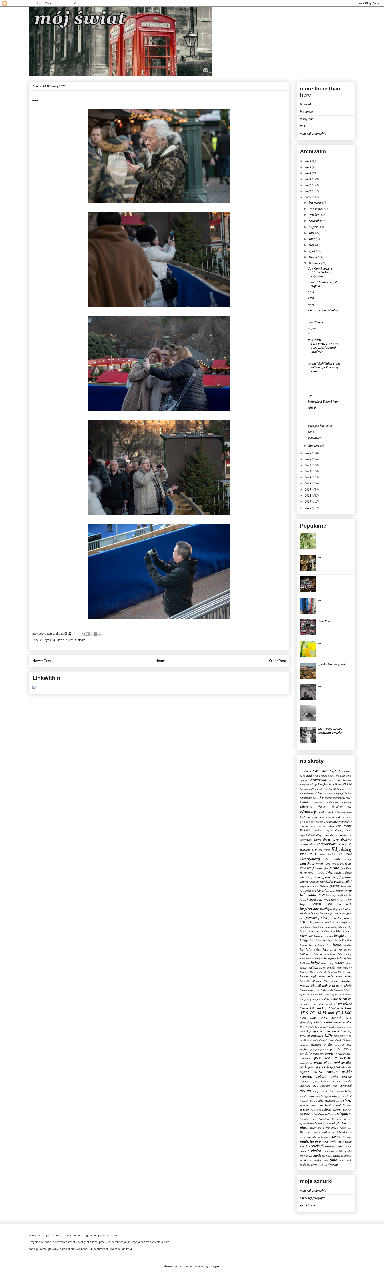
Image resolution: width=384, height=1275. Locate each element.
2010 (308, 508)
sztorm (337, 1109)
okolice (347, 1022)
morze (304, 985)
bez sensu (305, 789)
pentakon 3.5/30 (321, 1035)
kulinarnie (321, 940)
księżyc (304, 940)
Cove (302, 821)
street (69, 640)
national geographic (313, 133)
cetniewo (332, 802)
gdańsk (304, 877)
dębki (330, 830)
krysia (348, 936)
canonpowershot (342, 798)
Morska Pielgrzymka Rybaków (332, 981)
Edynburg (49, 640)
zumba (321, 1165)
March (313, 257)
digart (303, 835)
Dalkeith (305, 830)
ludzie (60, 640)
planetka (316, 1045)
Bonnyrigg (338, 793)
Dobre (317, 839)
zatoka (304, 1160)
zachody (315, 1155)
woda (325, 1141)
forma (334, 867)
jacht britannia (322, 913)
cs (351, 821)
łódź (344, 958)
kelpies (308, 927)
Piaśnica (347, 1040)
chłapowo (306, 806)
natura (348, 994)
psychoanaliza (343, 1062)
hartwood (310, 891)
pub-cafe (313, 1067)
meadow (347, 967)
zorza (314, 1165)
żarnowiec (346, 1155)
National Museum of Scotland (328, 994)
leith (333, 949)
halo (302, 891)
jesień (322, 917)
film (326, 868)
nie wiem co (342, 998)
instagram (306, 111)
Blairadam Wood (342, 789)
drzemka (313, 328)
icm (339, 904)
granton (314, 886)
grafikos (304, 886)
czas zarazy (344, 826)
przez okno (323, 1062)
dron (336, 839)
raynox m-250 (339, 1071)
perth (315, 1040)
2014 (308, 483)
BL (312, 789)
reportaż (306, 1076)
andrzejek (341, 775)
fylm (329, 872)
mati (339, 967)
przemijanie (306, 1063)
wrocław (305, 1146)
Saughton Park (329, 1085)
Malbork (313, 967)
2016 (308, 471)
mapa (322, 967)
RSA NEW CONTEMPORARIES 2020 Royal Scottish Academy (323, 346)
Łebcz (317, 949)
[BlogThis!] (87, 634)
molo (348, 976)
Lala (329, 945)
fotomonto (306, 872)
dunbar (304, 844)
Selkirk (324, 1091)
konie (303, 936)
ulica (304, 1127)
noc (313, 1017)
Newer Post (41, 661)
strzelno (304, 1105)
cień (330, 812)
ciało (322, 812)
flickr (303, 126)
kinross (322, 927)
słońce (332, 1091)
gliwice (304, 881)
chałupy (347, 802)
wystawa (330, 1146)
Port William (344, 1049)
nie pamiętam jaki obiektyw (316, 999)
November (315, 208)
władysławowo (310, 1141)
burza (316, 798)
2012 (308, 495)
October (314, 214)
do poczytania (338, 835)
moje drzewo (335, 976)
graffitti (347, 881)
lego (325, 949)
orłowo (348, 1027)
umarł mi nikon (320, 1128)
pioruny (304, 1045)
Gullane (324, 886)
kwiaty (304, 945)
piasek (338, 1040)
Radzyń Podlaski (335, 1067)
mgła (314, 976)
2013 (308, 489)
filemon (318, 868)
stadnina (330, 1101)
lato (309, 949)
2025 (308, 167)
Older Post (277, 661)
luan (349, 958)
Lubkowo (305, 963)
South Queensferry (328, 1096)
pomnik (325, 1049)
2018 (308, 459)
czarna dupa (308, 826)
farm (328, 863)
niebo (338, 1003)
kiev (315, 927)
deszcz (339, 830)
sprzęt (345, 1096)
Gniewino (314, 881)
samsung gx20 (309, 1085)
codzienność (327, 817)
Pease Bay (346, 1031)
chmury (322, 807)
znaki (303, 1165)
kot (311, 936)
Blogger (214, 1266)
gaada (337, 873)
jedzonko (311, 918)
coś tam (347, 817)
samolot (347, 1081)
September (316, 220)
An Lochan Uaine (324, 775)
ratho (349, 1067)
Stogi (339, 1101)
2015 (308, 477)
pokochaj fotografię (312, 1198)
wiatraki (311, 1137)
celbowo (318, 802)
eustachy (305, 863)
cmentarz (312, 817)
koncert (347, 931)
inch (349, 904)
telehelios (305, 1119)
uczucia (327, 1123)
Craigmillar (331, 821)
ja (312, 913)
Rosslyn (334, 1077)
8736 (311, 292)
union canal (338, 1128)
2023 (308, 179)
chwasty (308, 811)
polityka (315, 1049)
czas (310, 395)
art (338, 780)
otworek (304, 1031)
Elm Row (324, 621)
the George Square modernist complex (330, 731)
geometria (328, 877)
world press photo (341, 1141)
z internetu (329, 1151)
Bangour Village (308, 784)
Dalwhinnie (318, 830)
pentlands (305, 1040)
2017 (308, 465)
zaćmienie (327, 1155)
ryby (315, 1081)
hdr (319, 891)
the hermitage (321, 1119)
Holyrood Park (327, 900)
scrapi (316, 1091)
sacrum (336, 1081)
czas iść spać (316, 322)
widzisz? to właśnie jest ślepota (322, 284)
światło (304, 1109)
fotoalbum (346, 868)
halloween (346, 886)
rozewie (347, 1076)
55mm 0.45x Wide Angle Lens (324, 771)
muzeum (334, 985)
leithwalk (305, 954)
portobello (306, 1053)
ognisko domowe (332, 1022)
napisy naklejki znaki (320, 990)
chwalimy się (342, 807)
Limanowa (305, 958)
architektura (318, 780)
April (312, 251)
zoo (309, 1165)
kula (312, 940)
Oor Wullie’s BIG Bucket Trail (317, 1027)
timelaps (336, 1119)
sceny (305, 1090)
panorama (332, 1031)
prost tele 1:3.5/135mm (333, 1058)
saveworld (346, 1085)
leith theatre (345, 949)
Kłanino (342, 927)
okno (311, 432)
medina (338, 972)
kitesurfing (331, 927)
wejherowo (328, 1132)
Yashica (340, 1146)
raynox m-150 (311, 1072)
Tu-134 (348, 1119)
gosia (337, 881)
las (302, 949)
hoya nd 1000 (344, 900)
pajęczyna (318, 1031)
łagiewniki (320, 945)
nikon (303, 1018)
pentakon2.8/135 (343, 1035)
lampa (337, 945)
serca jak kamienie (320, 426)
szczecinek (316, 1109)
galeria (347, 873)
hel (324, 890)
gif (338, 877)
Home (160, 661)
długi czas (322, 835)
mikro (322, 976)
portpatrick (318, 1053)
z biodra (80, 640)
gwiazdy (335, 886)
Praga (339, 1053)
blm (320, 793)
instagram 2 (307, 119)
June (312, 239)
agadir (310, 775)
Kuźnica (347, 940)
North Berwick (331, 1017)
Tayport (332, 1114)
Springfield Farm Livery (323, 401)
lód (339, 958)
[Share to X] (91, 634)
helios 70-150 (344, 891)
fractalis (320, 873)
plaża (328, 1044)
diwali (311, 835)
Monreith (305, 981)
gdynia (315, 877)
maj (332, 963)
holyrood (312, 899)
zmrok (348, 1160)
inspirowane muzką (315, 908)
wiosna (335, 1136)
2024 (308, 173)
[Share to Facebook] (96, 634)
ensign (348, 859)
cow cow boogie (314, 821)
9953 (311, 298)
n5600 (348, 985)
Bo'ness (328, 793)
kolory (325, 931)
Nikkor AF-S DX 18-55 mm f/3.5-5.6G (326, 1010)
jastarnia (335, 913)
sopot (312, 1096)
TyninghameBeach (311, 1123)
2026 (308, 161)
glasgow (347, 877)
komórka (336, 931)
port (333, 1049)
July (312, 233)
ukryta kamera (342, 1123)
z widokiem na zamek (332, 664)
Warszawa (305, 1132)
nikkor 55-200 (328, 1008)
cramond (343, 821)
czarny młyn (326, 826)
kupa (330, 940)
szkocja (327, 1109)
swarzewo (317, 1105)
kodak (303, 931)
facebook (306, 104)
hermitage (331, 895)
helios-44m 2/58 (312, 894)
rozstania (304, 1081)
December (315, 202)
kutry (338, 940)
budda (348, 793)
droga (327, 839)
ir (343, 909)
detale (348, 830)
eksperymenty (310, 858)
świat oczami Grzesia (338, 1105)
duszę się (313, 304)
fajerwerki (318, 863)
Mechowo (329, 972)
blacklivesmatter (323, 789)
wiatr (302, 1137)
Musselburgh (319, 985)
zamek (337, 1155)
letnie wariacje (321, 954)
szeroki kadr (307, 1205)
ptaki (304, 1066)
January (314, 445)
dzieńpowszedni (327, 844)
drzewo (346, 839)
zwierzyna (332, 1164)
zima (333, 1159)
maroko (331, 967)
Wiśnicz (347, 1137)
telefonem (344, 1113)
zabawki (304, 1155)
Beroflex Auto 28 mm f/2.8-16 (335, 784)
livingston (330, 958)
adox (302, 775)
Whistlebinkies (344, 1132)
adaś (349, 771)
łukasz (325, 963)
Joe (340, 918)
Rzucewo (324, 1081)
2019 (308, 453)
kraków (318, 936)
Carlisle (304, 802)
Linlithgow (317, 958)
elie (326, 859)
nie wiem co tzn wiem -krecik (316, 1004)
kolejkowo (314, 931)
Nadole (304, 990)
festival (335, 863)
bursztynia (306, 798)
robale (321, 1076)
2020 (308, 197)
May (312, 245)
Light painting (344, 954)
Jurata (317, 922)
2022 (308, 185)
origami (339, 1027)
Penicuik (305, 1035)
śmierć (340, 1091)
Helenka (330, 891)
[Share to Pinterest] (100, 634)
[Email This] (83, 634)
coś (338, 817)
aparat (303, 780)
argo (331, 780)
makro (339, 962)
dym (312, 844)
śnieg (348, 1091)
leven (333, 954)
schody (312, 407)
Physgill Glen (326, 1040)
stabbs (320, 1101)
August (314, 227)
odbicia (318, 1022)
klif (350, 927)
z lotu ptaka (344, 1151)
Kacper (325, 922)
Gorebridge (326, 881)
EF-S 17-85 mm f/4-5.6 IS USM (326, 854)
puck (322, 1067)
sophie (303, 1096)
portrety (330, 1053)
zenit (325, 1160)
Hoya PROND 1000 (316, 904)
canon (328, 798)
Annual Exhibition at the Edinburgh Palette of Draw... (324, 367)
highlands (343, 895)
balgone (347, 780)
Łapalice (347, 945)
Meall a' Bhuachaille (311, 972)
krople (339, 935)
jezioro (333, 918)
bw (322, 797)
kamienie (335, 922)
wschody (317, 1145)
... (309, 316)
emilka (337, 859)
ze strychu (315, 1160)
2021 (308, 191)
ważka (317, 1132)
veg (350, 1128)
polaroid (339, 1045)
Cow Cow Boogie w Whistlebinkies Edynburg (320, 272)
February (315, 263)
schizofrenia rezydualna (323, 310)
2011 (308, 501)
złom (341, 1160)
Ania (349, 775)
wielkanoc (323, 1137)
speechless (314, 438)
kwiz (311, 945)
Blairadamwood (308, 793)
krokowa (328, 936)
